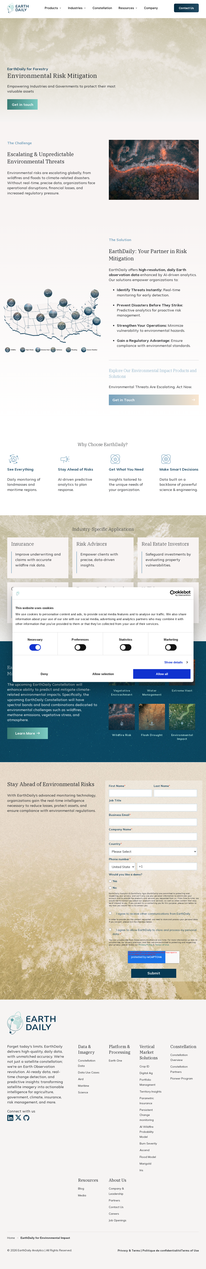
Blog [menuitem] (81, 1188)
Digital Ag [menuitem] (146, 1073)
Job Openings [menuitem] (117, 1220)
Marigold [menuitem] (145, 1163)
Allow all (162, 674)
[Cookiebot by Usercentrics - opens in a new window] (173, 593)
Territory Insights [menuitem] (151, 1091)
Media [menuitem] (82, 1195)
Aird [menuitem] (80, 1079)
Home (11, 1238)
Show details (173, 662)
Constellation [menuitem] (102, 8)
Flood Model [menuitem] (148, 1157)
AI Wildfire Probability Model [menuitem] (146, 1132)
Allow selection (103, 674)
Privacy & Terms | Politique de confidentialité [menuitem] (149, 1250)
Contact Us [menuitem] (116, 1207)
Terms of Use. (162, 944)
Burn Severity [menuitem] (148, 1143)
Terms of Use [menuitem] (190, 1250)
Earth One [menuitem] (115, 1060)
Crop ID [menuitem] (144, 1066)
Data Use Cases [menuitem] (88, 1072)
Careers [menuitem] (114, 1213)
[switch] (80, 647)
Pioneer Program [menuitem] (181, 1078)
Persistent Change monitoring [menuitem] (147, 1115)
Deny (44, 674)
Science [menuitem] (83, 1092)
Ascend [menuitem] (144, 1150)
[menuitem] (53, 8)
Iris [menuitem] (141, 1170)
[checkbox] (153, 884)
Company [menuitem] (151, 8)
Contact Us (186, 8)
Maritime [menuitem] (83, 1086)
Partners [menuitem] (114, 1200)
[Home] (18, 8)
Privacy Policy (145, 944)
